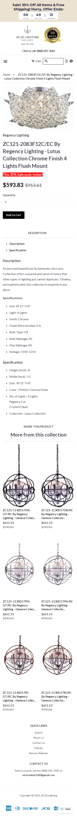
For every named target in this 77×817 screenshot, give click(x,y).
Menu (6, 61)
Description (37, 233)
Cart (38, 60)
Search (38, 732)
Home (6, 74)
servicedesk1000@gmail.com (38, 775)
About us (38, 737)
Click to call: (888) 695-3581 (38, 50)
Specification (17, 250)
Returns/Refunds (38, 753)
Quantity (9, 195)
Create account (71, 61)
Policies (38, 748)
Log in (66, 61)
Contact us (38, 742)
